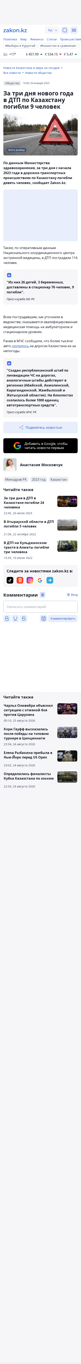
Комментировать (63, 618)
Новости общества (38, 73)
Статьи (52, 39)
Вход (74, 595)
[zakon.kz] (15, 30)
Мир (23, 39)
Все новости (12, 73)
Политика (10, 39)
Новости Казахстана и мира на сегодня (31, 68)
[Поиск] (65, 30)
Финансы (36, 39)
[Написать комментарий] (40, 607)
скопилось (21, 346)
